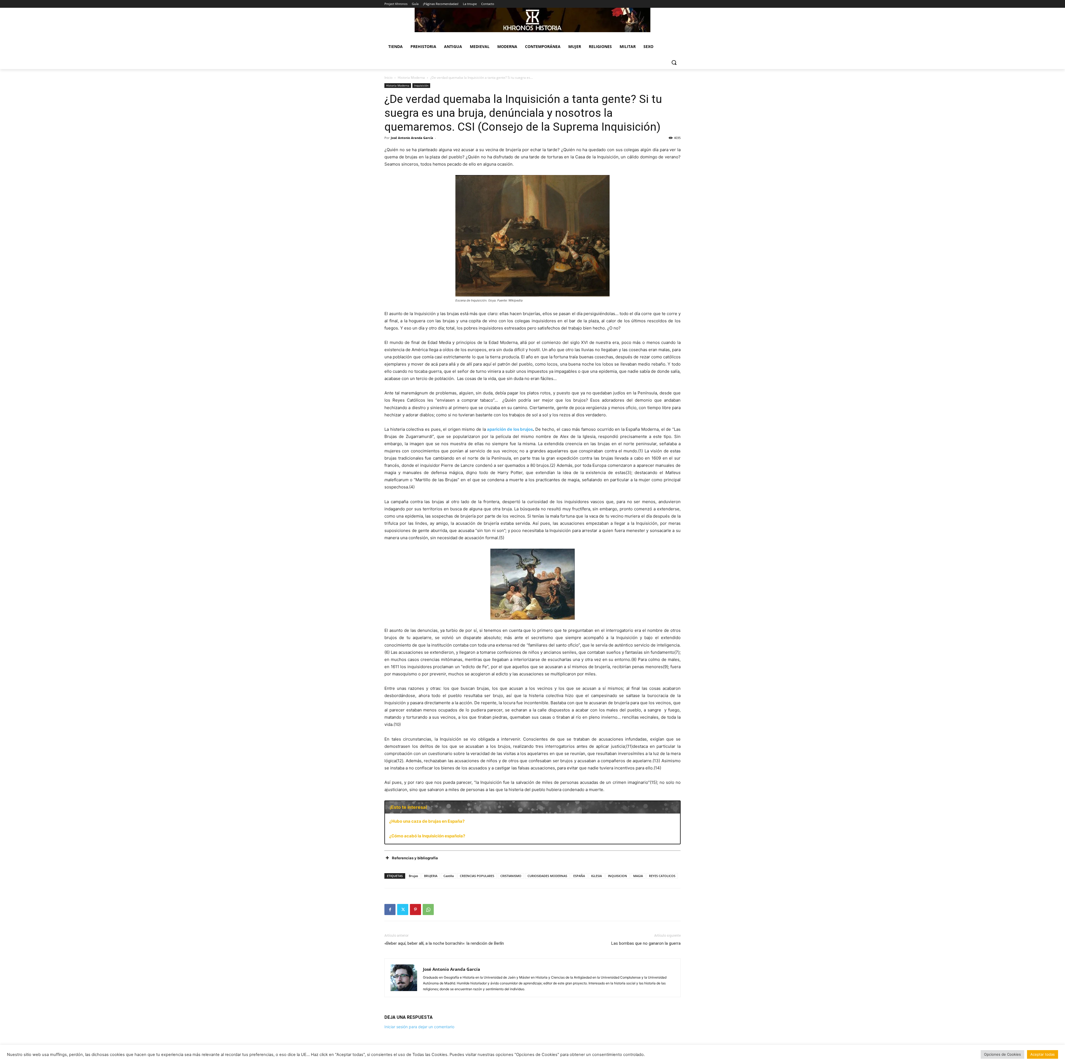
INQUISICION (617, 876)
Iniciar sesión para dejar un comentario (419, 1026)
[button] (674, 62)
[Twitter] (402, 909)
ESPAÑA (579, 876)
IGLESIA (596, 876)
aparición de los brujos (510, 429)
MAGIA (638, 876)
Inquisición (421, 85)
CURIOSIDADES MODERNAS (547, 876)
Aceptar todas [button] (1042, 1054)
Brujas (413, 876)
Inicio (388, 77)
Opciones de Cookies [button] (1002, 1054)
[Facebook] (389, 909)
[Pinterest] (415, 909)
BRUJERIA (430, 876)
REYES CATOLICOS (662, 876)
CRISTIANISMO (510, 876)
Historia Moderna (411, 77)
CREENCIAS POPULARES (477, 876)
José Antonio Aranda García (412, 138)
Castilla (448, 876)
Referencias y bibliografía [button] (415, 858)
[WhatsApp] (428, 909)
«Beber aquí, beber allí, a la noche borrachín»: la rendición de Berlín (444, 943)
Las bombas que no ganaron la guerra (646, 943)
